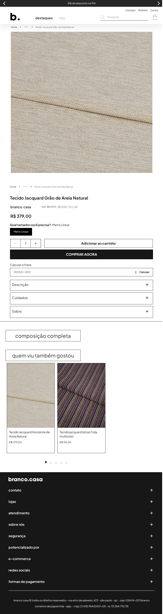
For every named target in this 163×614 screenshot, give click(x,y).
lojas (12, 501)
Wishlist (143, 10)
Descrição (20, 284)
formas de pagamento (26, 581)
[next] (149, 102)
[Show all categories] (26, 26)
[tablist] (56, 462)
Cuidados (20, 297)
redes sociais (19, 570)
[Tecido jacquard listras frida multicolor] (81, 395)
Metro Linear (21, 231)
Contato (130, 10)
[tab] (45, 462)
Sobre (17, 311)
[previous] (14, 102)
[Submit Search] (102, 16)
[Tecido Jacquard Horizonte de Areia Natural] (31, 395)
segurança (16, 536)
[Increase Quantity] (36, 243)
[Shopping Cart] (155, 17)
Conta (154, 10)
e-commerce (19, 558)
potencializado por (23, 547)
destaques (44, 18)
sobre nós (16, 524)
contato (14, 490)
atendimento (19, 513)
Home (14, 27)
